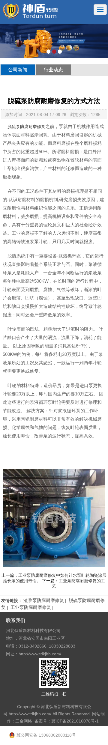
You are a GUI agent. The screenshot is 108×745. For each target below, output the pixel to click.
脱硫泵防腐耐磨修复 (26, 126)
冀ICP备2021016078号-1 (75, 721)
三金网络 (23, 721)
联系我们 (15, 620)
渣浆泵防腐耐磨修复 (43, 600)
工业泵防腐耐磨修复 (30, 607)
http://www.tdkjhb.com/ (30, 713)
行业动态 (53, 69)
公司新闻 (17, 69)
